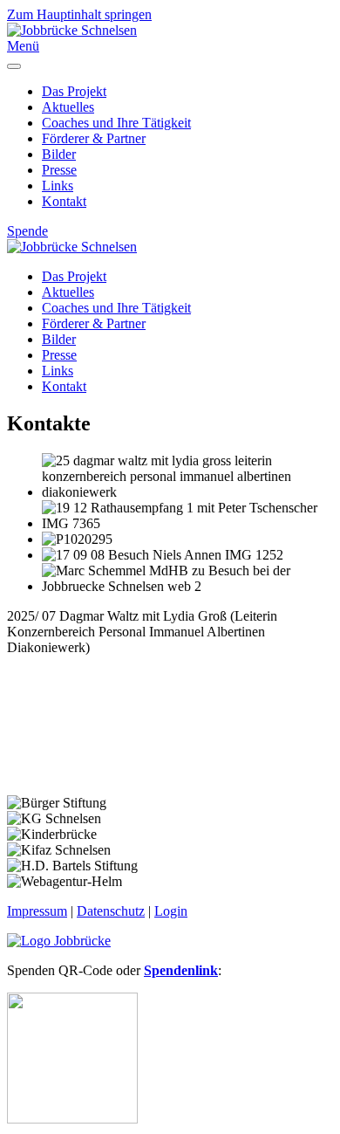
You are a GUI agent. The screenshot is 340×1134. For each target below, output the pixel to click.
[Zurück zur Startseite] (72, 30)
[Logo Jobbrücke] (59, 940)
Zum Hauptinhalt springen (79, 14)
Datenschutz (111, 911)
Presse (59, 169)
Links (57, 185)
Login (170, 911)
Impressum (37, 911)
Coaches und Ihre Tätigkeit (116, 122)
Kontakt (64, 201)
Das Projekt (74, 91)
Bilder (59, 154)
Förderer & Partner (94, 138)
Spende (27, 230)
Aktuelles (68, 107)
